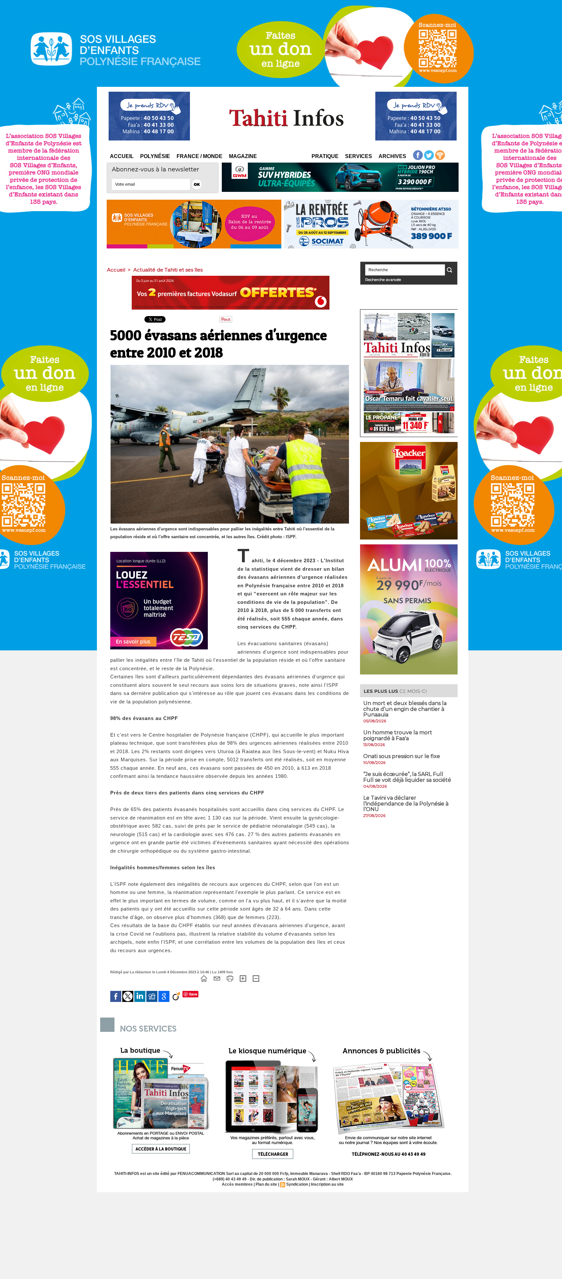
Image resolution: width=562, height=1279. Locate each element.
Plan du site (266, 1184)
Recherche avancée (383, 279)
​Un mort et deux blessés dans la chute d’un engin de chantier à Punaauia (405, 709)
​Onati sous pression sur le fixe (401, 756)
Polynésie (155, 156)
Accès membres (237, 1184)
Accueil (122, 156)
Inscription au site (327, 1184)
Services (358, 156)
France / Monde (199, 156)
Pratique (325, 156)
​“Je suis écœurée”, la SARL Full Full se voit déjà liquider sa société (407, 777)
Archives (392, 156)
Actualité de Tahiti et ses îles (168, 270)
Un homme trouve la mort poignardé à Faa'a (397, 735)
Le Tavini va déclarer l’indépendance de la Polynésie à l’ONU (405, 803)
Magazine (243, 156)
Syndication (297, 1184)
